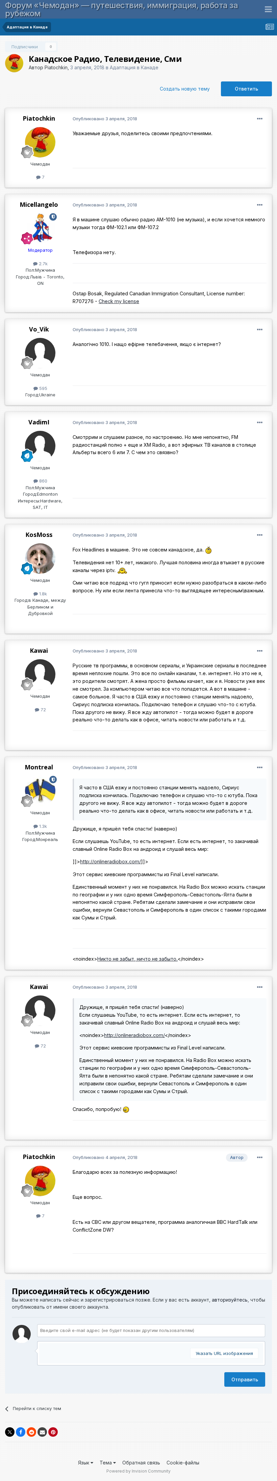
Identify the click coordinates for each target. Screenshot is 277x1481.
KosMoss (38, 534)
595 (42, 388)
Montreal (39, 767)
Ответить (246, 89)
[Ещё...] (260, 119)
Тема (106, 1462)
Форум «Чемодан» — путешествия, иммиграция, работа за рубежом (121, 9)
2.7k (42, 263)
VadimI (38, 422)
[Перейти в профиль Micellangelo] (40, 228)
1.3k (42, 826)
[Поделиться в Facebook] (20, 1432)
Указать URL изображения (224, 1353)
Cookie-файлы (183, 1462)
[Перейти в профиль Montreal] (40, 791)
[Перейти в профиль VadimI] (40, 446)
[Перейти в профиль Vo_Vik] (40, 353)
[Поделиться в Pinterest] (53, 1432)
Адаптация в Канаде (134, 67)
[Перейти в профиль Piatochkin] (14, 63)
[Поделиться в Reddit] (31, 1432)
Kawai (39, 650)
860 (42, 481)
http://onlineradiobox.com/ (110, 861)
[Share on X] (10, 1432)
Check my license (119, 301)
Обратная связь (141, 1462)
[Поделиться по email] (42, 1432)
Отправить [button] (244, 1379)
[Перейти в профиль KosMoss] (40, 558)
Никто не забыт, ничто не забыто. (137, 959)
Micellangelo (39, 204)
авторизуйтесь (230, 1300)
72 (42, 709)
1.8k (42, 593)
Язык (84, 1462)
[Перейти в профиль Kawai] (40, 674)
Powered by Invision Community (138, 1471)
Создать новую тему (185, 89)
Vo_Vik (39, 329)
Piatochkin (56, 67)
